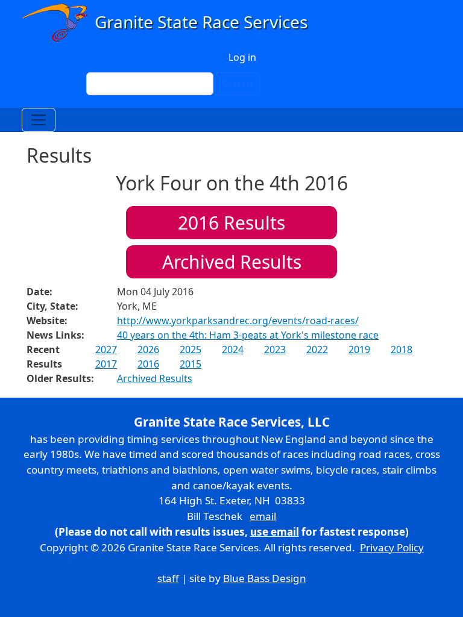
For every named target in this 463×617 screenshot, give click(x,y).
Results (231, 222)
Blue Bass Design (264, 578)
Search (237, 83)
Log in (242, 57)
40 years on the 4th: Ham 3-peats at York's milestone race (248, 335)
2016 (148, 364)
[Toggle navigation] (38, 120)
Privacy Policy (392, 547)
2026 (148, 349)
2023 (275, 349)
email (263, 516)
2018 (401, 349)
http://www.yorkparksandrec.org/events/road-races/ (238, 320)
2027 (106, 349)
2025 (190, 349)
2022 (317, 349)
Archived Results (231, 261)
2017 (106, 364)
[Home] (170, 22)
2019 (359, 349)
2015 (190, 364)
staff (168, 578)
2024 (233, 349)
